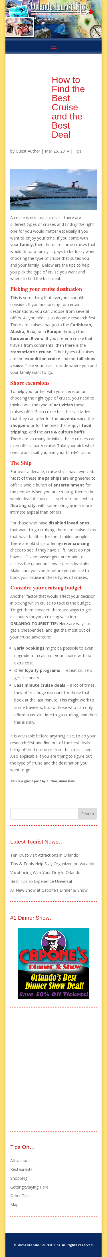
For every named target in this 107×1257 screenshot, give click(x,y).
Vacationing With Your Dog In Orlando (45, 872)
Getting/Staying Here (29, 1187)
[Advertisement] (53, 1069)
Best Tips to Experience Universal (41, 881)
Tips (78, 151)
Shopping (18, 1178)
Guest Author (28, 151)
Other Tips (20, 1195)
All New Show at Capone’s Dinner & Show (49, 890)
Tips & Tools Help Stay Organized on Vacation (53, 863)
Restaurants (21, 1169)
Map (14, 1204)
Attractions (20, 1160)
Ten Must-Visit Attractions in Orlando (44, 855)
